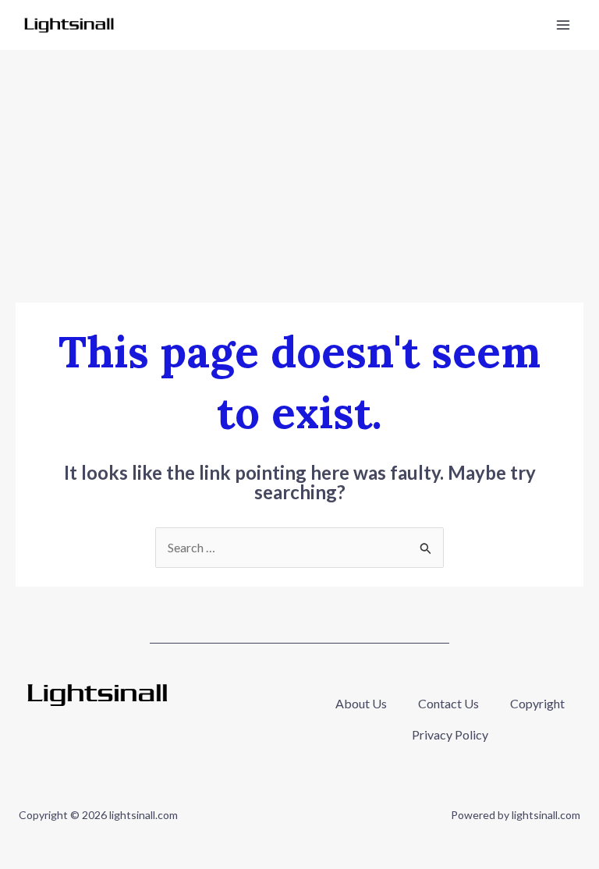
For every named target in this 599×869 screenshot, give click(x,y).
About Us (361, 703)
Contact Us (448, 703)
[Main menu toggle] (563, 25)
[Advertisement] (299, 167)
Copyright (537, 703)
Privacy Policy (450, 734)
